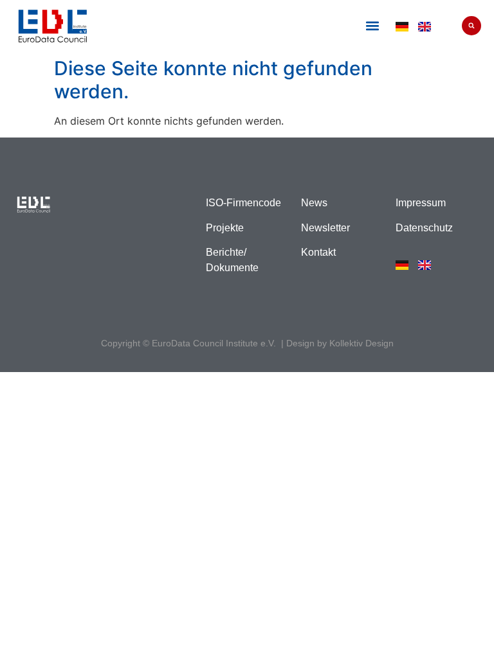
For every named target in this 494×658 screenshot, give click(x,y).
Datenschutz (424, 227)
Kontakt (318, 252)
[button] (372, 26)
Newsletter (325, 227)
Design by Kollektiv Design (340, 343)
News (314, 202)
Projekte (225, 227)
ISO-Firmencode (243, 202)
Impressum (421, 202)
